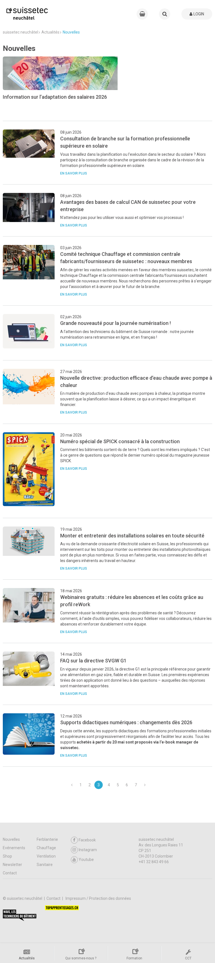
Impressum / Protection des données (98, 898)
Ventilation (46, 856)
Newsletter (12, 864)
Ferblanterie (47, 839)
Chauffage (46, 848)
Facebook (87, 840)
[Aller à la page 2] (71, 785)
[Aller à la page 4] (145, 785)
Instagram (88, 850)
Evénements (14, 848)
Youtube (86, 859)
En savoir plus (73, 173)
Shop (7, 856)
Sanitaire (45, 864)
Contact (10, 873)
